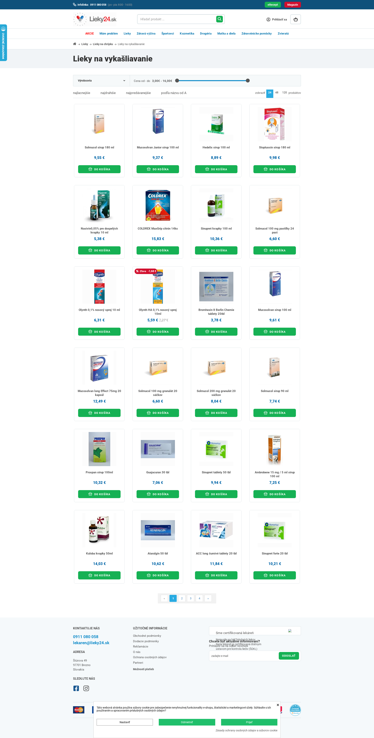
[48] (276, 94)
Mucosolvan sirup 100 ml (274, 310)
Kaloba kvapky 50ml (99, 553)
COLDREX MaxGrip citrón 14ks (158, 228)
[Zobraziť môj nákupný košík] (295, 19)
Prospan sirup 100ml (99, 472)
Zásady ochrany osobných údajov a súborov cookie (246, 730)
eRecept (273, 4)
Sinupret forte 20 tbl (275, 553)
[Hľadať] (219, 19)
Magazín (292, 4)
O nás (136, 652)
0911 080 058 (85, 636)
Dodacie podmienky (146, 641)
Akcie (89, 33)
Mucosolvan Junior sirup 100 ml (158, 147)
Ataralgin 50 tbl (158, 553)
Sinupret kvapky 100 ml (216, 228)
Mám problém (109, 33)
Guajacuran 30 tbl (157, 472)
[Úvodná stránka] (77, 44)
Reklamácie (140, 646)
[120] (284, 94)
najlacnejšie (81, 93)
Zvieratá (283, 33)
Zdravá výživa (146, 33)
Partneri (138, 662)
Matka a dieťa (226, 33)
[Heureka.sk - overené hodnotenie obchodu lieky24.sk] (295, 711)
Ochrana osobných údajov (150, 657)
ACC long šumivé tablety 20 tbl (216, 553)
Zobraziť (260, 92)
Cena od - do (142, 81)
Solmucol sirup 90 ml (274, 391)
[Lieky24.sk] (101, 19)
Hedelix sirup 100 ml (216, 147)
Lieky (127, 33)
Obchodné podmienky (147, 636)
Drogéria (206, 33)
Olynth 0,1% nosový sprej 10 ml (99, 310)
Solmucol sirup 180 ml (99, 147)
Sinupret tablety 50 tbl (216, 472)
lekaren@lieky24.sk (91, 642)
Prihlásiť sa (279, 19)
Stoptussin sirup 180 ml (274, 147)
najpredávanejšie (138, 93)
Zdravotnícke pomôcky (257, 33)
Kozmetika (187, 33)
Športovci (167, 33)
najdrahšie (108, 93)
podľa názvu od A (173, 93)
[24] (269, 94)
